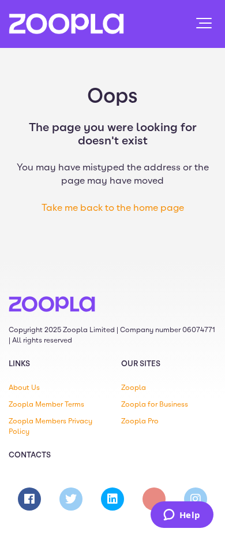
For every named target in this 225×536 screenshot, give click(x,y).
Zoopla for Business (154, 404)
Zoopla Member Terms (46, 404)
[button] (204, 23)
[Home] (66, 23)
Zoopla (133, 388)
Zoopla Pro (140, 421)
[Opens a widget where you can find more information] (181, 515)
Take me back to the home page (113, 207)
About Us (24, 388)
